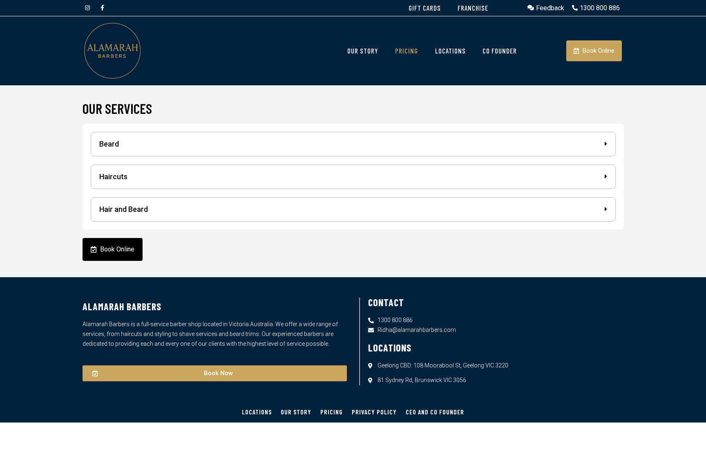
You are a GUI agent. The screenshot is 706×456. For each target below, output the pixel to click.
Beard (109, 144)
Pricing (331, 412)
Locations (257, 412)
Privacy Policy (374, 412)
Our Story (296, 412)
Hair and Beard (123, 209)
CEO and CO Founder (435, 412)
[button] (353, 144)
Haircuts (113, 176)
